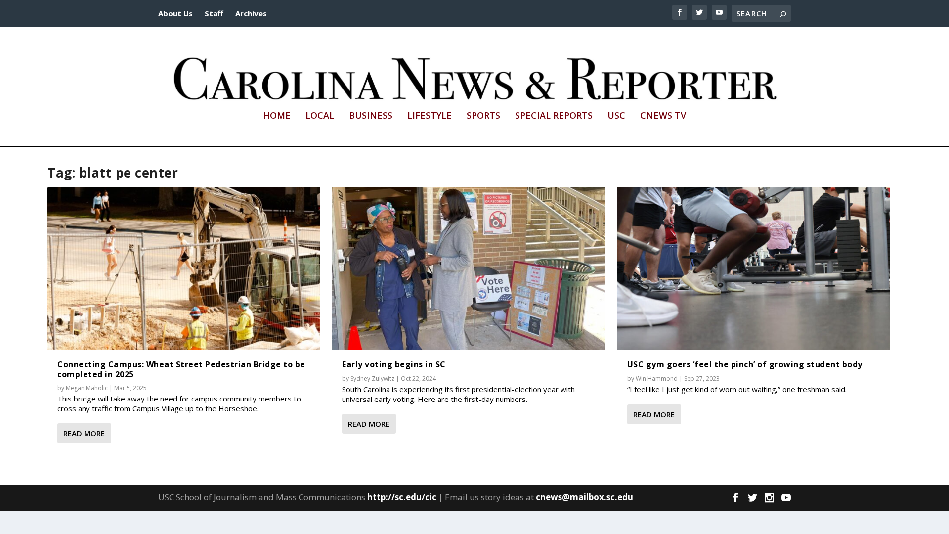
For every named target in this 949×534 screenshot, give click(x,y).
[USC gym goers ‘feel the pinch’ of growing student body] (753, 269)
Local (319, 116)
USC (616, 116)
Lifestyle (429, 116)
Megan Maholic (87, 388)
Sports (483, 116)
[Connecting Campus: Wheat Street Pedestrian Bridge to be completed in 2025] (183, 269)
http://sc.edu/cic (401, 497)
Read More (84, 433)
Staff (214, 13)
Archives (251, 13)
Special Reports (554, 116)
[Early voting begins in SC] (468, 269)
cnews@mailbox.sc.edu (584, 497)
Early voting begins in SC (394, 364)
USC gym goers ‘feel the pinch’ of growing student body (745, 364)
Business (370, 116)
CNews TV (663, 116)
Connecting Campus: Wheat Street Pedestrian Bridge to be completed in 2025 (181, 369)
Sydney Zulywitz (372, 378)
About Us (175, 13)
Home (277, 116)
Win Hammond (657, 378)
